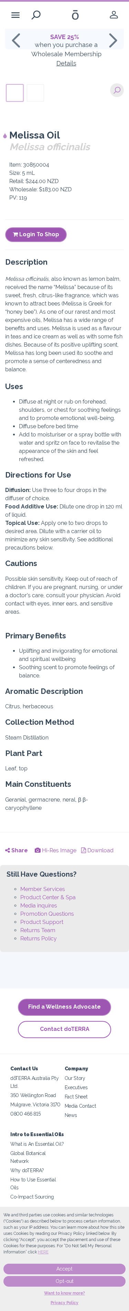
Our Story (75, 1078)
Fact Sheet (76, 1096)
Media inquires (38, 905)
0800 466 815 (25, 1114)
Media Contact (80, 1106)
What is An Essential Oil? (37, 1144)
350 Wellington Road (33, 1095)
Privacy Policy (64, 1302)
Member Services (42, 889)
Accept (64, 1269)
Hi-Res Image (58, 850)
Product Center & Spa (48, 897)
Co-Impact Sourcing (32, 1197)
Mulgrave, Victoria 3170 (35, 1104)
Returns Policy (38, 938)
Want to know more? (64, 1293)
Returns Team (37, 930)
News (71, 1115)
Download (100, 850)
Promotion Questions (47, 914)
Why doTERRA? (27, 1170)
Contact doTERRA (64, 1029)
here (43, 1252)
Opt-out (65, 1281)
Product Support (41, 922)
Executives (76, 1087)
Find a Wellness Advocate (64, 1006)
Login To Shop (38, 234)
